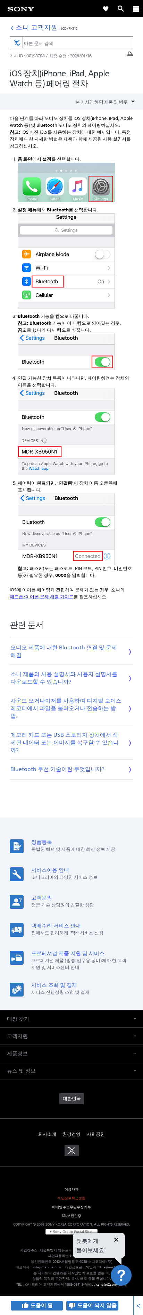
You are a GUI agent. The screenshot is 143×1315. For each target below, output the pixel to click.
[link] (21, 8)
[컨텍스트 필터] (16, 42)
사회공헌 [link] (96, 1134)
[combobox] (71, 42)
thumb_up (25, 1305)
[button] (129, 1292)
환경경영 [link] (71, 1134)
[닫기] (116, 1240)
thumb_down (71, 1305)
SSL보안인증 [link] (71, 1215)
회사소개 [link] (47, 1134)
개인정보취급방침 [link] (71, 1198)
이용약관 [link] (72, 1189)
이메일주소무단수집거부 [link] (71, 1207)
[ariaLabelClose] (135, 8)
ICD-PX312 (69, 28)
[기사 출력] (130, 56)
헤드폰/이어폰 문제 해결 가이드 (42, 597)
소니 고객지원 (36, 27)
